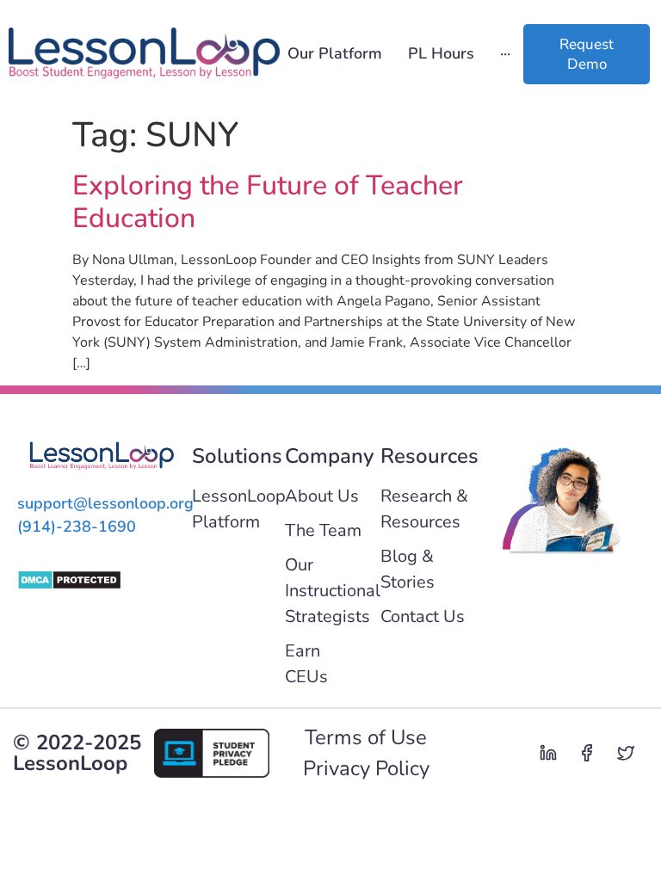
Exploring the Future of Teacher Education (267, 202)
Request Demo (586, 54)
